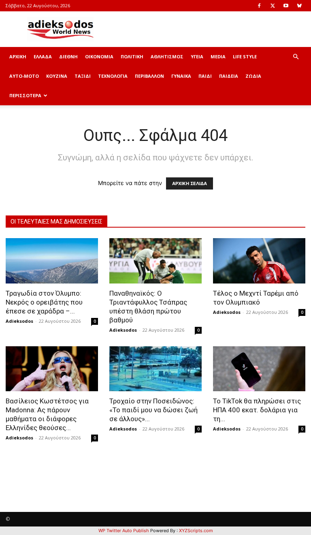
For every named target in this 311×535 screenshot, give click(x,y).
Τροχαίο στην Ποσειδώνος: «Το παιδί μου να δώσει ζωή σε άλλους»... (153, 410)
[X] (272, 5)
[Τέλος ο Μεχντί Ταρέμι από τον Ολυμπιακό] (259, 260)
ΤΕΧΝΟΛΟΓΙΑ (113, 76)
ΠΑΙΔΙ (205, 76)
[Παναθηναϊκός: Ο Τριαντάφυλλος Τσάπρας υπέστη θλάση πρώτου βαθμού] (155, 260)
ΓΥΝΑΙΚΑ (181, 76)
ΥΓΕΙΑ (197, 56)
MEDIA (218, 56)
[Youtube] (286, 5)
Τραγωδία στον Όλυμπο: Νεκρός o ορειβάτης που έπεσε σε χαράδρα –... (44, 302)
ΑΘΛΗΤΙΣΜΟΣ (167, 56)
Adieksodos (19, 321)
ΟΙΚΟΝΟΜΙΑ (99, 56)
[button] (295, 57)
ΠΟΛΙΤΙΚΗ (132, 56)
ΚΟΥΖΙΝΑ (56, 76)
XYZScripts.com (196, 530)
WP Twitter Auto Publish (123, 530)
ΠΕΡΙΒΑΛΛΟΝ (149, 76)
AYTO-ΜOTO (24, 76)
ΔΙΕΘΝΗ (68, 56)
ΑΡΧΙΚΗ (17, 56)
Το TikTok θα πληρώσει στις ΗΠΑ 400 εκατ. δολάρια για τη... (257, 410)
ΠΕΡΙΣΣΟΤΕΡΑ (25, 95)
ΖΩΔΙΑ (253, 76)
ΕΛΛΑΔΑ (43, 56)
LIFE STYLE (245, 56)
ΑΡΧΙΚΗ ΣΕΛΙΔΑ (189, 183)
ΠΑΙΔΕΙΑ (228, 76)
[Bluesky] (299, 5)
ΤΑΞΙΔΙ (83, 76)
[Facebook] (259, 5)
